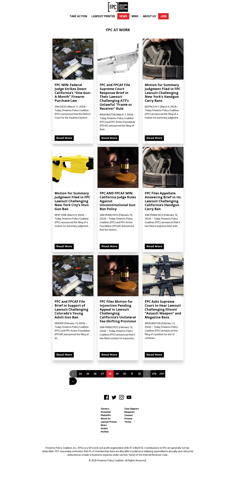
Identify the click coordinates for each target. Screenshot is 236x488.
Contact (128, 415)
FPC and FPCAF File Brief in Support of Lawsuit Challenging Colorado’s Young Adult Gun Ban (71, 309)
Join (163, 16)
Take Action (78, 16)
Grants (104, 428)
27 (102, 373)
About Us (149, 16)
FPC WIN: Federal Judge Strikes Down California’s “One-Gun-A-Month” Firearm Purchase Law (73, 92)
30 (124, 373)
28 (109, 373)
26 (95, 373)
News (123, 16)
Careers (105, 408)
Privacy (128, 418)
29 (117, 373)
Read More (64, 138)
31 (132, 373)
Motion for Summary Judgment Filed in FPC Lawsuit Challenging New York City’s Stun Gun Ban (72, 201)
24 (80, 373)
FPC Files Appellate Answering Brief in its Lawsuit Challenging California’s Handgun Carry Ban (163, 201)
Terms (127, 422)
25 (87, 373)
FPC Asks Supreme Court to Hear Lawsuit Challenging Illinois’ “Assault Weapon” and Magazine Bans (163, 309)
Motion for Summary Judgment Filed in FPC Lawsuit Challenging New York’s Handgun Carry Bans (162, 92)
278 (154, 373)
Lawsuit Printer (103, 16)
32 (139, 373)
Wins (135, 16)
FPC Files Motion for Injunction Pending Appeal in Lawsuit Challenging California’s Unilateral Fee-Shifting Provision (118, 311)
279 (161, 373)
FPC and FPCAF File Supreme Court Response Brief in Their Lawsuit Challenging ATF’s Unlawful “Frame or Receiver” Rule (116, 96)
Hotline (105, 431)
